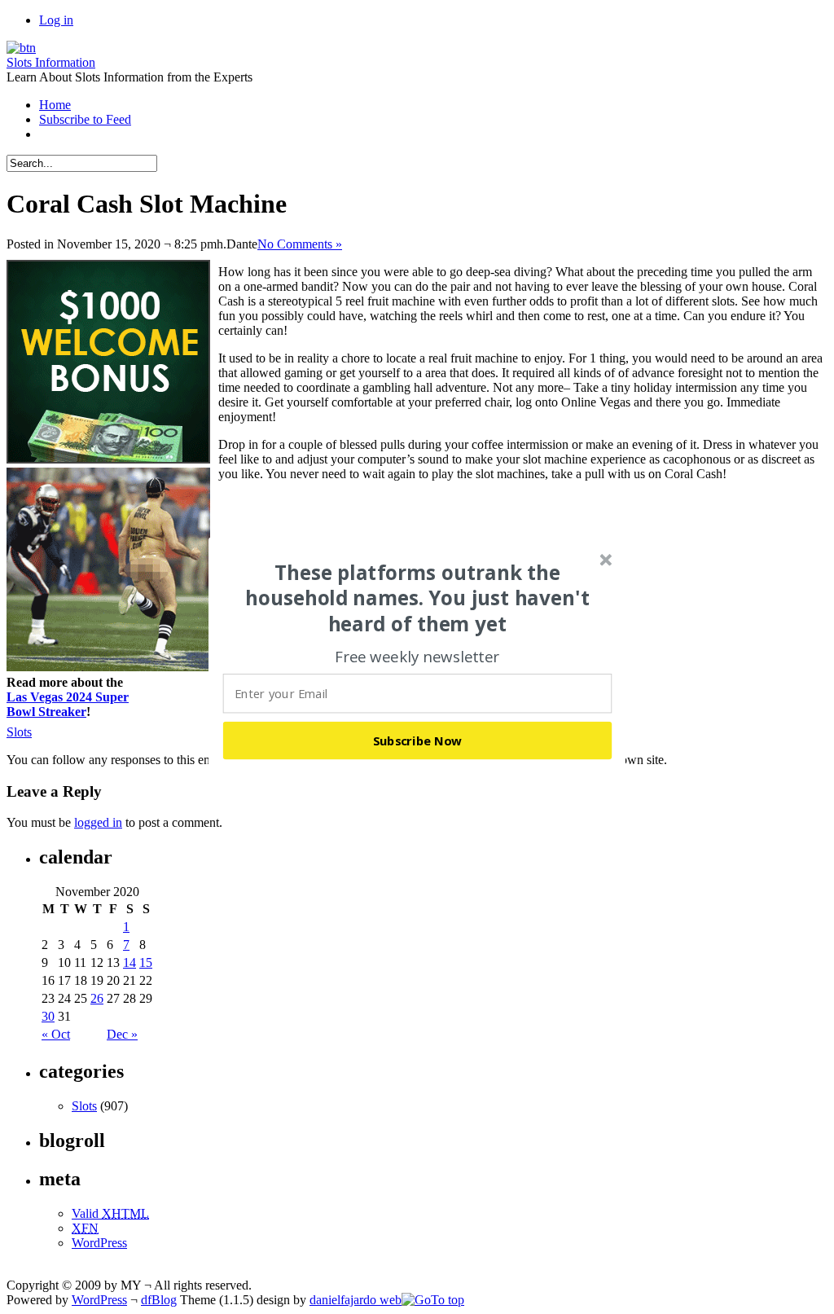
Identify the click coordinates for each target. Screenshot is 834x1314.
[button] (417, 598)
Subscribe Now (418, 740)
